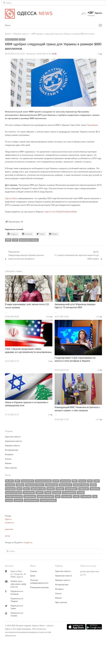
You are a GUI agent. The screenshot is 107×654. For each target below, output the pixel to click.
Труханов (10, 485)
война (93, 485)
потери (81, 493)
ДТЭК (55, 481)
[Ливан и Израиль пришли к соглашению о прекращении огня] (28, 375)
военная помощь (81, 485)
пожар (47, 493)
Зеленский (65, 481)
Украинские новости (13, 441)
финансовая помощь (29, 240)
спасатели (66, 496)
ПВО (74, 481)
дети (19, 489)
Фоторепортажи (11, 450)
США (15, 240)
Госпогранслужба (43, 481)
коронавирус (71, 489)
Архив (32, 576)
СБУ (90, 481)
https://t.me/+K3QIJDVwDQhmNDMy (61, 212)
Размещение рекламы (39, 587)
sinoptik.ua (28, 543)
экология (18, 500)
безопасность (65, 485)
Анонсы (8, 459)
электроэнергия (31, 500)
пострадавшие (69, 493)
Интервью (9, 454)
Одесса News (11, 198)
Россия (82, 481)
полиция (56, 493)
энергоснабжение (48, 500)
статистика (86, 496)
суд (94, 496)
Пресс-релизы (11, 468)
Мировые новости (12, 39)
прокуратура (30, 496)
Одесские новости (12, 437)
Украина (20, 485)
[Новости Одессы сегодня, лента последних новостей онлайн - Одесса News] (29, 14)
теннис (9, 500)
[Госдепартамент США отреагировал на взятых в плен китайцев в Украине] (78, 321)
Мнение (8, 463)
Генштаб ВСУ (27, 481)
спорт (76, 496)
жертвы (51, 489)
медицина (95, 489)
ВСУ (17, 481)
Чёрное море (51, 485)
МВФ (8, 240)
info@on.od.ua (16, 581)
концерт (60, 489)
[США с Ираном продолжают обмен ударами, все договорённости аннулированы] (28, 321)
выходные (10, 489)
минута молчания (13, 493)
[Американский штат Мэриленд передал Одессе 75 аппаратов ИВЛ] (78, 277)
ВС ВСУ (9, 481)
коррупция (83, 489)
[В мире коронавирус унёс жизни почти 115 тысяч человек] (28, 277)
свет (57, 496)
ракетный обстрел (45, 496)
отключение (29, 493)
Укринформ (92, 125)
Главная (33, 571)
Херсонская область (34, 485)
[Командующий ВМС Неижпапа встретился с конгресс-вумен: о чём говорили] (78, 375)
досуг (26, 489)
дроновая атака (38, 489)
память (39, 493)
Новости (22, 39)
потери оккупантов (14, 496)
